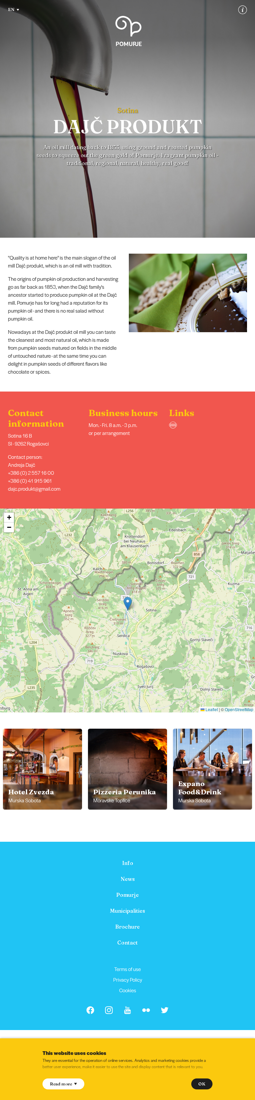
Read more (61, 1083)
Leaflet (211, 709)
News (128, 879)
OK (201, 1083)
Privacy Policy (127, 979)
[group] (42, 769)
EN (11, 9)
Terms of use (127, 968)
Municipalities (127, 910)
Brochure (127, 926)
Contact (127, 942)
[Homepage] (128, 31)
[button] (250, 293)
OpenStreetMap (239, 709)
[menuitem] (127, 863)
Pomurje (127, 894)
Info (127, 863)
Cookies (127, 990)
